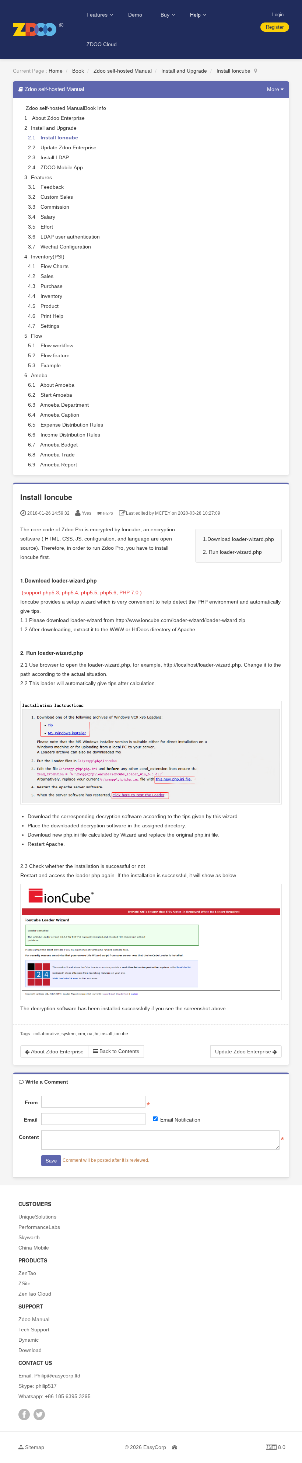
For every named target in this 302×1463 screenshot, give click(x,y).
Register (275, 27)
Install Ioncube (233, 71)
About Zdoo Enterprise (58, 118)
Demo (135, 15)
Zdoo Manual (33, 1319)
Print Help (52, 316)
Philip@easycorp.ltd (57, 1376)
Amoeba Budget (59, 445)
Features (98, 15)
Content (28, 1137)
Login (278, 14)
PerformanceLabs (39, 1227)
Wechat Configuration (66, 247)
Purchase (52, 286)
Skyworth (29, 1237)
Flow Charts (55, 266)
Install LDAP (55, 157)
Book (78, 71)
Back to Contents (118, 1051)
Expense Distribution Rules (72, 425)
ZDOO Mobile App (62, 167)
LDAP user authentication (70, 237)
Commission (55, 207)
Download (30, 1350)
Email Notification (180, 1120)
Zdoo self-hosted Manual (123, 71)
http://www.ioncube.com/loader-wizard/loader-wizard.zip (180, 620)
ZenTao (27, 1273)
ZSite (24, 1283)
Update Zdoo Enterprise (68, 147)
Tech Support (33, 1329)
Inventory (51, 296)
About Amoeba (57, 385)
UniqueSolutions (37, 1217)
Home (56, 71)
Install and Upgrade (184, 71)
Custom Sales (57, 197)
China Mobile (33, 1248)
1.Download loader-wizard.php (238, 539)
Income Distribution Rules (70, 435)
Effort (47, 227)
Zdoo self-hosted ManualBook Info (66, 108)
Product (50, 306)
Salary (48, 217)
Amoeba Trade (57, 455)
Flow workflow (57, 345)
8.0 (275, 1448)
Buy (166, 15)
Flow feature (55, 355)
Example (51, 365)
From (31, 1102)
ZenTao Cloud (34, 1294)
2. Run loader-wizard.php (232, 552)
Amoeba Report (58, 465)
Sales (47, 276)
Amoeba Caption (59, 415)
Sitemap (34, 1447)
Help (196, 15)
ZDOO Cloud (102, 44)
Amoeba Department (64, 405)
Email (31, 1120)
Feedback (52, 187)
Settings (50, 326)
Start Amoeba (56, 395)
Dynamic (28, 1340)
